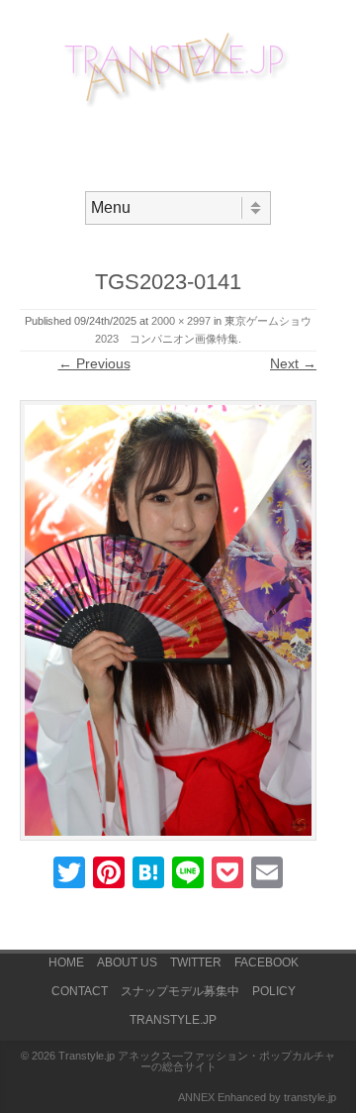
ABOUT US (127, 962)
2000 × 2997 (181, 321)
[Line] (188, 875)
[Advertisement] (188, 144)
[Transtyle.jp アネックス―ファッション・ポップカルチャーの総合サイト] (178, 108)
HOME (66, 962)
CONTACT (79, 991)
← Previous (94, 363)
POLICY (274, 991)
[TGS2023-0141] (168, 620)
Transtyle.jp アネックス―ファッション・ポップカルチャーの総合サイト (196, 1061)
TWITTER (196, 962)
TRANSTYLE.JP (173, 1020)
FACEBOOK (266, 962)
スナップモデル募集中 (180, 991)
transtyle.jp (310, 1097)
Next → (293, 363)
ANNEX (196, 1097)
